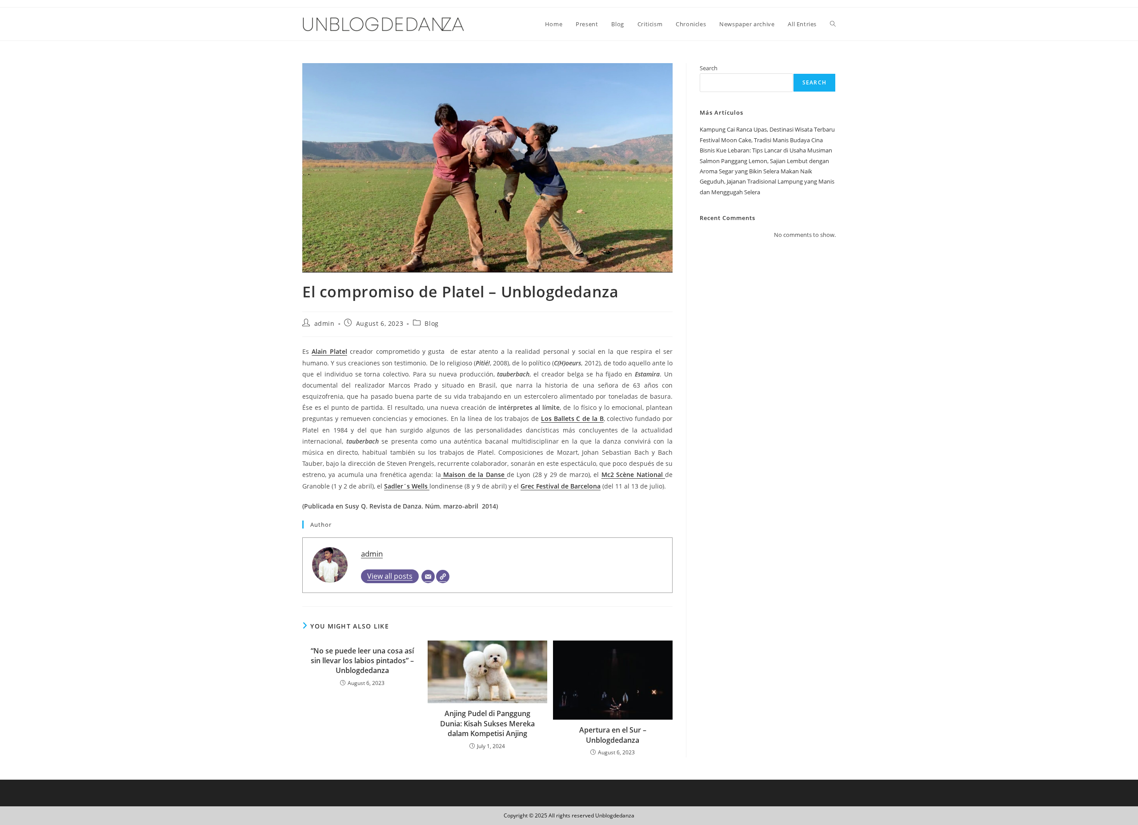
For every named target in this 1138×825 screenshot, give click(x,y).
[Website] (442, 576)
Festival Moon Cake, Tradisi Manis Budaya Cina (761, 140)
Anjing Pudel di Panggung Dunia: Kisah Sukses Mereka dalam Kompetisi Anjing (487, 723)
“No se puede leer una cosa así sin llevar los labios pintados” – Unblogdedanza (362, 661)
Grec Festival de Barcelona (561, 486)
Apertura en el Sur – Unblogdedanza (612, 735)
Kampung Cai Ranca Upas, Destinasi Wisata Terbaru (767, 129)
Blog (431, 323)
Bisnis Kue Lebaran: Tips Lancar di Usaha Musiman (766, 150)
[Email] (428, 576)
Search (708, 68)
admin (324, 323)
